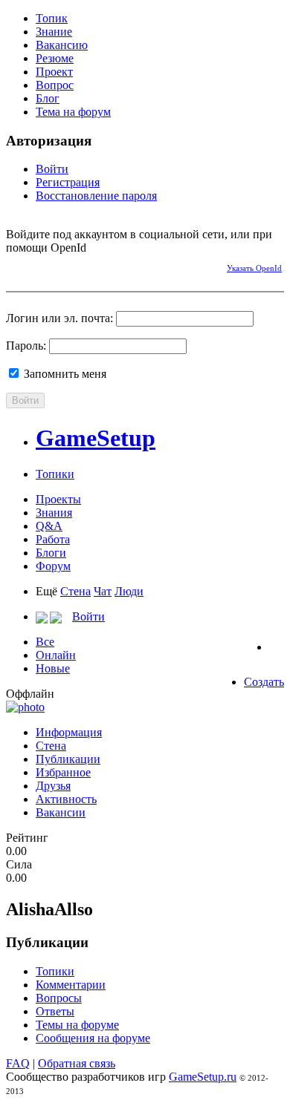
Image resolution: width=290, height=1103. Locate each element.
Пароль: (26, 345)
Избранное (63, 772)
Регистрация (68, 182)
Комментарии (71, 984)
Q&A (49, 526)
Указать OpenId (254, 268)
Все (45, 641)
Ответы (55, 1011)
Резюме (55, 58)
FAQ (18, 1063)
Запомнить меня (63, 373)
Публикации (68, 759)
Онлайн (56, 655)
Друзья (53, 785)
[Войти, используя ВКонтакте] (43, 266)
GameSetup (95, 438)
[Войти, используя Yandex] (121, 266)
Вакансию (62, 45)
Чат (103, 591)
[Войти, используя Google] (95, 266)
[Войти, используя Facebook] (17, 266)
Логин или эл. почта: (59, 318)
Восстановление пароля (96, 195)
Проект (54, 71)
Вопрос (55, 85)
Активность (66, 799)
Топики (55, 474)
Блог (47, 98)
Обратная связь (76, 1063)
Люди (129, 591)
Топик (52, 18)
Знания (54, 512)
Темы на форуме (77, 1024)
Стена (75, 591)
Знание (54, 31)
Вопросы (59, 998)
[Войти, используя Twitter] (69, 266)
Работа (53, 539)
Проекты (58, 499)
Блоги (51, 552)
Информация (69, 732)
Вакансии (61, 812)
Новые (53, 668)
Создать (264, 681)
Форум (53, 566)
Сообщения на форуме (93, 1038)
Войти (52, 169)
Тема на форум (73, 111)
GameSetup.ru (202, 1076)
